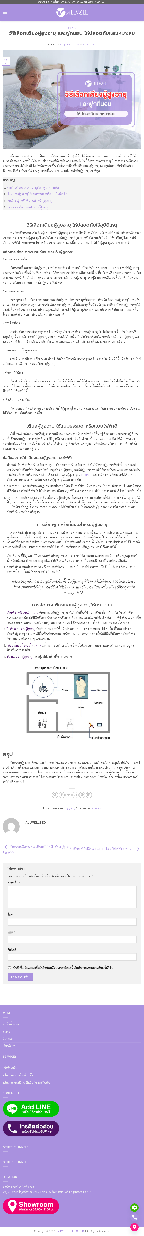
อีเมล (11, 932)
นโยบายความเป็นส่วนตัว (18, 1075)
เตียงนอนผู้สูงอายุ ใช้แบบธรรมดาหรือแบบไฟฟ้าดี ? (37, 194)
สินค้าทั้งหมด (11, 1024)
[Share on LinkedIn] (89, 795)
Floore (85, 474)
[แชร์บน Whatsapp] (55, 795)
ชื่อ (10, 914)
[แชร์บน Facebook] (62, 795)
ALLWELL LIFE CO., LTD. (71, 1231)
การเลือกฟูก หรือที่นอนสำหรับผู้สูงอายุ (29, 201)
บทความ (8, 1031)
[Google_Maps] (134, 1227)
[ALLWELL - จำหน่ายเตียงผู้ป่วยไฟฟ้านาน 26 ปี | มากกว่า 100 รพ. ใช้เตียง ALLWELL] (72, 12)
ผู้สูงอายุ (72, 27)
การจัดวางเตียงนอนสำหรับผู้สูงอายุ (27, 207)
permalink (96, 808)
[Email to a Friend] (75, 795)
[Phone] (134, 1217)
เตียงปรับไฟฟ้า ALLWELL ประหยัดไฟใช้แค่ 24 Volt (104, 849)
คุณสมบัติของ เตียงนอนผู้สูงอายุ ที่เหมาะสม (33, 187)
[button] (5, 12)
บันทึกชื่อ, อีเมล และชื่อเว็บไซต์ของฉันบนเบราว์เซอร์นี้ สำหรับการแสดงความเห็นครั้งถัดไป (63, 967)
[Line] (134, 1207)
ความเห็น (14, 882)
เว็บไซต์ (12, 949)
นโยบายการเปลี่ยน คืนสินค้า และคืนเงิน (26, 1083)
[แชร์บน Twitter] (68, 795)
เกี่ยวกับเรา (9, 1046)
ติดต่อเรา (8, 1039)
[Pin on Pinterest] (82, 795)
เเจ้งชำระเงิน (10, 1068)
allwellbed (89, 44)
